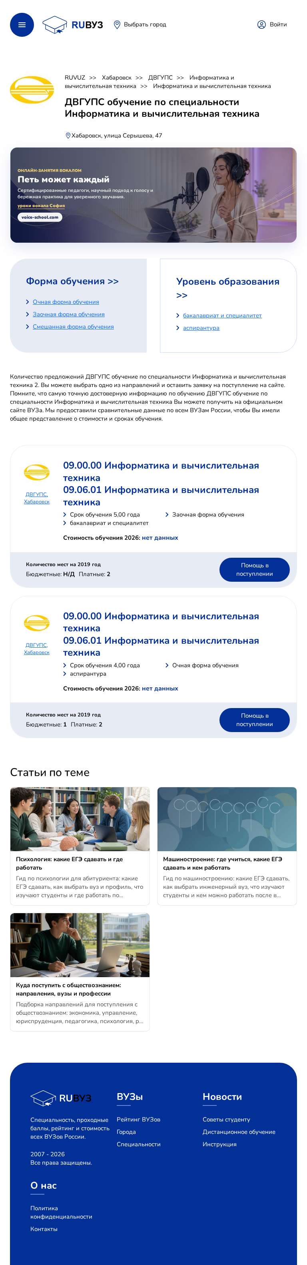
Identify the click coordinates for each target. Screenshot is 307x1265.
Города (126, 1132)
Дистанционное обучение (239, 1132)
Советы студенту (226, 1119)
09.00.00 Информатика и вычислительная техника (161, 471)
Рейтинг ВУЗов (138, 1119)
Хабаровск (117, 78)
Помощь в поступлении (254, 569)
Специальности (139, 1144)
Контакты (44, 1229)
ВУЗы (130, 1096)
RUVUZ (75, 78)
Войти (278, 24)
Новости (222, 1096)
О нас (43, 1185)
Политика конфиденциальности (61, 1212)
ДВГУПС (160, 78)
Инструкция (220, 1144)
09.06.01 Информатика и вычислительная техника (161, 495)
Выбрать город (145, 24)
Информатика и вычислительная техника (149, 82)
